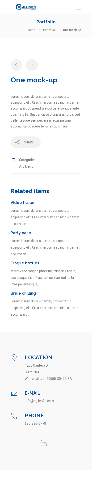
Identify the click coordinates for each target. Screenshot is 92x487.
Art (21, 166)
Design (30, 166)
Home (31, 30)
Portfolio (49, 30)
